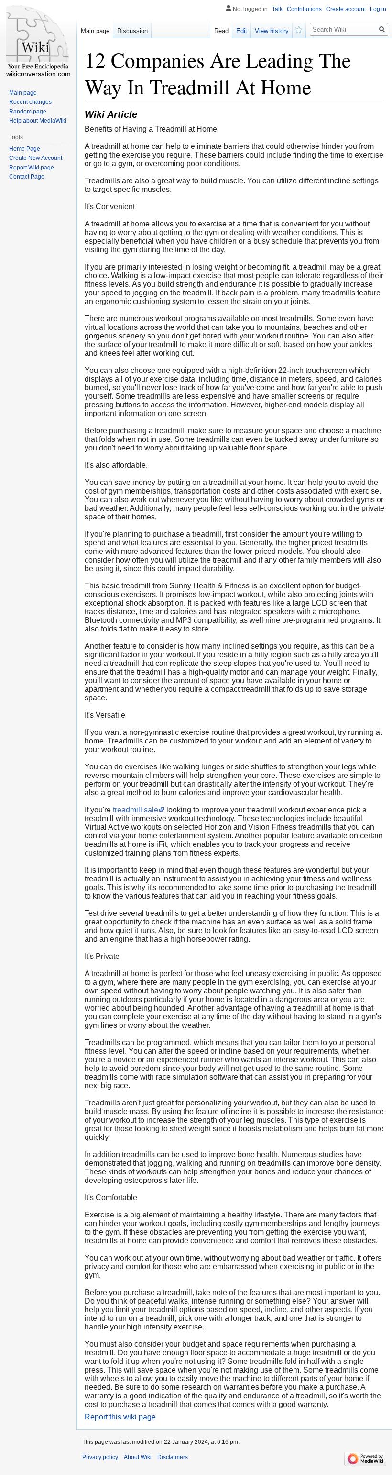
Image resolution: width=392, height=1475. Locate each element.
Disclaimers (172, 1457)
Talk (277, 9)
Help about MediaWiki (37, 120)
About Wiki (138, 1457)
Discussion (132, 30)
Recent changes (30, 102)
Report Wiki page (31, 167)
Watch (299, 28)
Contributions (304, 9)
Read (221, 30)
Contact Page (26, 176)
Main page (95, 30)
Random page (27, 111)
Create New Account (35, 158)
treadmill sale (135, 810)
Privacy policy (100, 1457)
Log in (378, 9)
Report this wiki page (120, 1417)
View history (272, 30)
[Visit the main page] (38, 38)
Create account (346, 9)
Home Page (24, 149)
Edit (241, 30)
